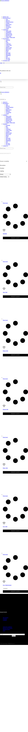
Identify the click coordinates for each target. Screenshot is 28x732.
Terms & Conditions (7, 626)
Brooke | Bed (5, 409)
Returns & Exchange (7, 628)
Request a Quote (15, 237)
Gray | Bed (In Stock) (7, 585)
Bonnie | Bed (5, 350)
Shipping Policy (6, 629)
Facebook (5, 612)
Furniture (2, 168)
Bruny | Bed (5, 468)
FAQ (4, 630)
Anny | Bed (5, 292)
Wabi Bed (5, 233)
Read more (5, 203)
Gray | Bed (5, 526)
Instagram (2, 612)
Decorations (2, 165)
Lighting (2, 171)
